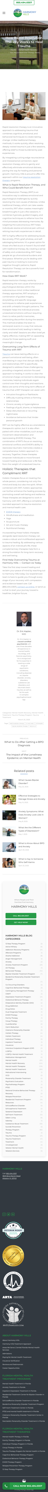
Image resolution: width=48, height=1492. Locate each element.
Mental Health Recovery (21, 713)
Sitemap (30, 1490)
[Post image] (10, 785)
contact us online (25, 587)
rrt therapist (39, 723)
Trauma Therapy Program (22, 715)
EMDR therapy (13, 512)
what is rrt (33, 726)
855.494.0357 (11, 1173)
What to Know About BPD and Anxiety (31, 845)
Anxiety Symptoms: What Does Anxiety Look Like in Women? (31, 814)
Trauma (6, 354)
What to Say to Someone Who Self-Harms (30, 860)
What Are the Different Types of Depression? (29, 829)
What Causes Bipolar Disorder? (28, 781)
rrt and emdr (30, 723)
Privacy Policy (20, 1490)
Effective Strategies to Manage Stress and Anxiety (31, 797)
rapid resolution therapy (17, 723)
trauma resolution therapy (20, 726)
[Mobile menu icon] (3, 12)
